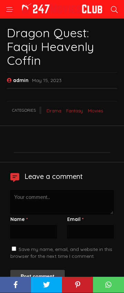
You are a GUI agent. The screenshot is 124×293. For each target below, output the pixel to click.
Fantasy (74, 110)
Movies (95, 110)
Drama (53, 110)
